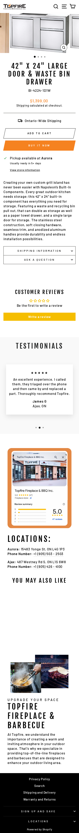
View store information (25, 170)
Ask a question (39, 259)
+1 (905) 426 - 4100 (48, 566)
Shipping (22, 105)
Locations (38, 821)
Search (39, 786)
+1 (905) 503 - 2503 (48, 554)
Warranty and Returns (39, 799)
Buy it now (39, 145)
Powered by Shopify (39, 829)
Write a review (39, 317)
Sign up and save (38, 811)
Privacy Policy (39, 779)
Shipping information (39, 250)
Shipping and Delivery (39, 792)
